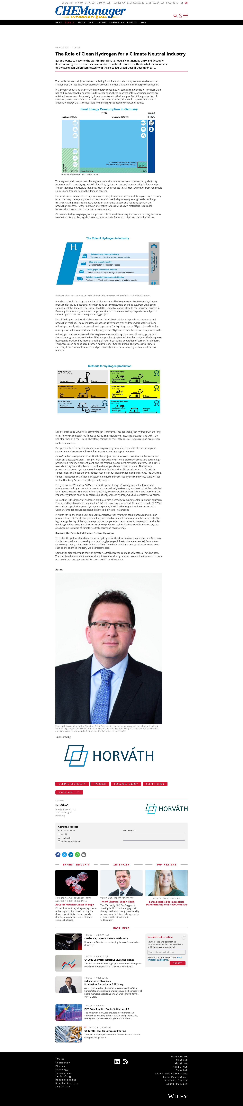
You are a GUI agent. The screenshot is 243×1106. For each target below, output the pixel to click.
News (58, 22)
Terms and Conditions (171, 1073)
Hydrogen (100, 784)
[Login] (180, 15)
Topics (70, 22)
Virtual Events (176, 1080)
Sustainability (69, 792)
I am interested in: (67, 830)
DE (182, 3)
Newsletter (179, 1056)
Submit (177, 963)
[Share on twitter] (64, 854)
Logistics (172, 3)
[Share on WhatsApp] (77, 854)
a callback (65, 838)
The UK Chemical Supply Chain (117, 901)
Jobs (143, 22)
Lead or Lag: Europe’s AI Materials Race (106, 938)
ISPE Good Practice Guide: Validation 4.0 (106, 1009)
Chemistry (68, 3)
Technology (118, 3)
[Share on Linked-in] (70, 854)
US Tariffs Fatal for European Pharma (105, 1030)
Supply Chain (155, 784)
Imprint (182, 1070)
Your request (129, 830)
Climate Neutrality (72, 784)
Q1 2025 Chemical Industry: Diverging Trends (109, 959)
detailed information (70, 841)
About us (181, 1063)
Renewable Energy (126, 784)
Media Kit (180, 1066)
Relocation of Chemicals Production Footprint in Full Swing (103, 983)
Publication (98, 22)
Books (81, 22)
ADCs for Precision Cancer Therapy (74, 904)
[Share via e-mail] (83, 854)
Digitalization (155, 3)
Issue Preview (177, 1083)
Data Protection (175, 1076)
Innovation (104, 3)
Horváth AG (61, 805)
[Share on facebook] (57, 854)
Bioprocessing (135, 3)
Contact (182, 1059)
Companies (116, 22)
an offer (64, 834)
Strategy (90, 3)
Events (132, 22)
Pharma (79, 3)
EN (186, 3)
